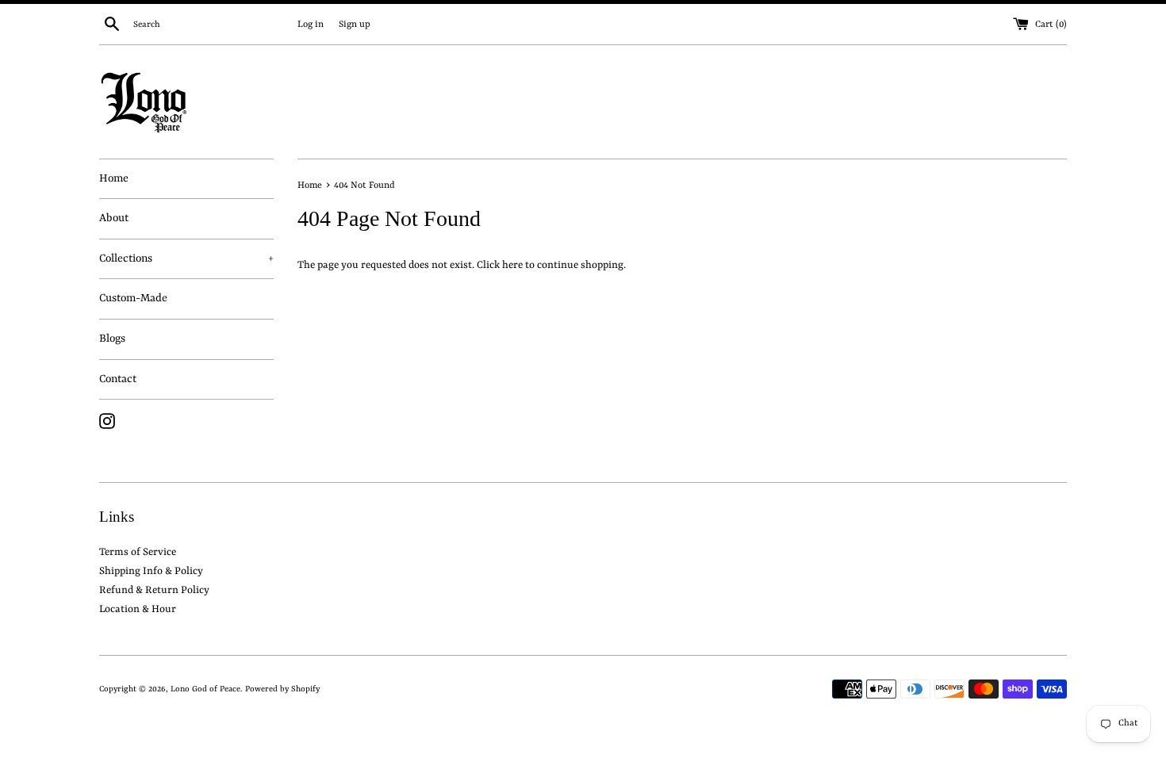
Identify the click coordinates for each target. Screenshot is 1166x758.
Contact (117, 379)
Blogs (112, 338)
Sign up (354, 24)
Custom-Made (133, 298)
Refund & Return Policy (154, 590)
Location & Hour (137, 609)
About (113, 218)
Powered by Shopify (282, 689)
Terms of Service (137, 552)
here (512, 265)
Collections (186, 258)
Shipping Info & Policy (151, 571)
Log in (310, 24)
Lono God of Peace (205, 689)
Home (113, 178)
